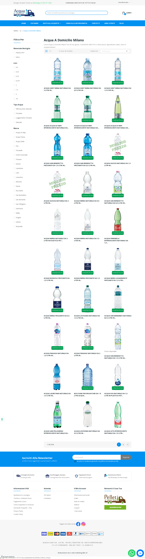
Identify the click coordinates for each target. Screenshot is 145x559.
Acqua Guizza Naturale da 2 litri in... (56, 202)
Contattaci (47, 498)
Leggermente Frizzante (24, 118)
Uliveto (18, 222)
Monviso (19, 182)
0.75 (17, 76)
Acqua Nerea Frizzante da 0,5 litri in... (56, 317)
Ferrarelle (19, 150)
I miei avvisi (78, 511)
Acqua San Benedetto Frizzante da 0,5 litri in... (85, 164)
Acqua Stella (20, 141)
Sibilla (18, 213)
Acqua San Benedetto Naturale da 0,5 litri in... (115, 202)
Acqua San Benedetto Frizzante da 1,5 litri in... (55, 164)
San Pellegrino (21, 204)
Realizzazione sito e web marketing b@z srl (72, 553)
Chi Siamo (47, 495)
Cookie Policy (18, 514)
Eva (17, 146)
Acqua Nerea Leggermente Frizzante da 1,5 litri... (115, 279)
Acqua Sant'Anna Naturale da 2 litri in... (57, 89)
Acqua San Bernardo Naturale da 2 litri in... (117, 317)
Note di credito (79, 501)
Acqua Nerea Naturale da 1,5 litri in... (86, 239)
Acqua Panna (20, 137)
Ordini (76, 498)
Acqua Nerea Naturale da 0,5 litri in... (86, 202)
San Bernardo (20, 200)
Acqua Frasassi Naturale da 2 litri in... (87, 354)
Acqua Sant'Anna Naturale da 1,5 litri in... (117, 89)
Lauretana (19, 168)
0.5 (17, 67)
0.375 (18, 81)
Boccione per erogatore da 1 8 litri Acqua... (87, 394)
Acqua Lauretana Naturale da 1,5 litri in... (57, 394)
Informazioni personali (81, 495)
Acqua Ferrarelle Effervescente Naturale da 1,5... (116, 240)
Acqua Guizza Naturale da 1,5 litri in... (117, 164)
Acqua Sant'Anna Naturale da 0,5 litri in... (87, 89)
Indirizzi (76, 505)
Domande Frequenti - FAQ (23, 508)
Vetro (18, 57)
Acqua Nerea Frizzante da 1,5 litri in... (87, 279)
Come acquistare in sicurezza (24, 505)
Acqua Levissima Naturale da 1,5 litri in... (87, 317)
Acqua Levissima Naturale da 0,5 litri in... (87, 432)
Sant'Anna (19, 209)
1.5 (17, 90)
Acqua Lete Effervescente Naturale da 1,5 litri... (115, 432)
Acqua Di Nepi (21, 132)
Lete (17, 173)
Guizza (18, 164)
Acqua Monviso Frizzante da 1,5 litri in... (57, 279)
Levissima (19, 177)
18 (17, 99)
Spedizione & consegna (22, 495)
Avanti (128, 444)
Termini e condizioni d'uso (23, 498)
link (117, 461)
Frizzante (19, 113)
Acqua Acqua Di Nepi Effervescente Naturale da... (56, 127)
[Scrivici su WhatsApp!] (131, 553)
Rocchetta (19, 191)
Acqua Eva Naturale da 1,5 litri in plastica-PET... (115, 394)
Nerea (18, 186)
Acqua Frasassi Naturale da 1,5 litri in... (56, 354)
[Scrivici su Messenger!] (140, 553)
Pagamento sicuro (20, 501)
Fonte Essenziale (21, 155)
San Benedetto (21, 195)
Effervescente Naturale (24, 109)
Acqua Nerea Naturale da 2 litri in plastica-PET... (56, 239)
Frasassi (19, 159)
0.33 (17, 72)
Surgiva (18, 217)
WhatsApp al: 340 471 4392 (42, 3)
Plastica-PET (20, 53)
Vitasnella (19, 226)
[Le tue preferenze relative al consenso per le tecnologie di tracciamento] (2, 419)
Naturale (19, 122)
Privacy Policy (18, 511)
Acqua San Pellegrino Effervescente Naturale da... (56, 432)
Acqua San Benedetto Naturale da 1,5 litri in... (115, 357)
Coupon (77, 508)
